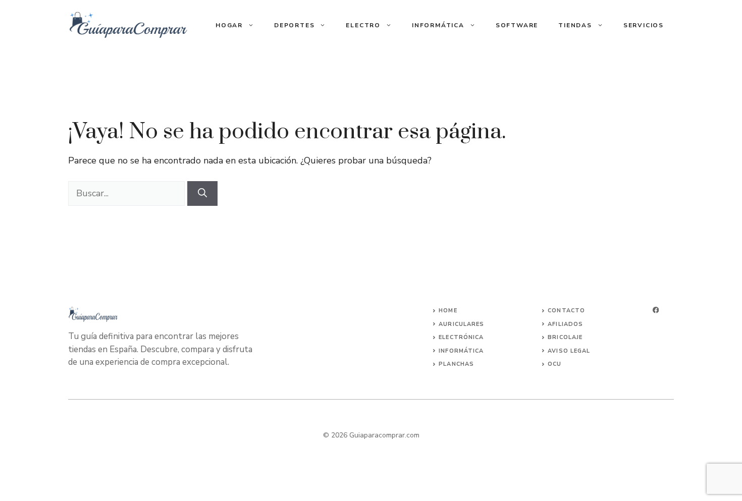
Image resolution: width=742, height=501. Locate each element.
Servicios (643, 25)
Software (517, 25)
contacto (566, 310)
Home (448, 310)
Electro (363, 25)
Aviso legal (569, 351)
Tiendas (575, 25)
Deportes (294, 25)
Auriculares (461, 324)
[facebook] (656, 310)
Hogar (229, 25)
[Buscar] (202, 193)
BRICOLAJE (565, 337)
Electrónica (461, 337)
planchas (456, 364)
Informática (438, 25)
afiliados (565, 324)
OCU (554, 364)
